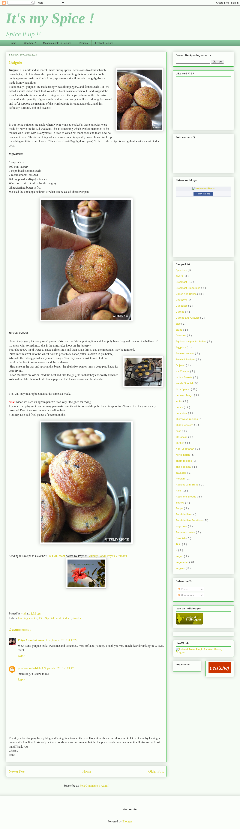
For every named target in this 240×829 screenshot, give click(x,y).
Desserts (181, 335)
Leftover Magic (185, 395)
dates (179, 329)
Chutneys (182, 299)
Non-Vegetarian (185, 448)
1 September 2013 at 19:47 (58, 668)
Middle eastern (185, 424)
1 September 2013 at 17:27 (61, 640)
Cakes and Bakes (186, 293)
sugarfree (182, 526)
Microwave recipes (187, 418)
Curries (180, 311)
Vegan (180, 556)
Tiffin (179, 544)
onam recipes (184, 460)
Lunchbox (182, 413)
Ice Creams (183, 371)
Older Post (156, 771)
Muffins (180, 442)
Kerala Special (185, 383)
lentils (179, 401)
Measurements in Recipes (57, 43)
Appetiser (182, 270)
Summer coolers (186, 532)
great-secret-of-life (29, 668)
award (180, 275)
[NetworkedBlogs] (203, 188)
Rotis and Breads (186, 496)
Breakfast (182, 281)
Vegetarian (182, 562)
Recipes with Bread (187, 484)
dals (178, 323)
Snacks (77, 618)
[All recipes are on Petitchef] (219, 672)
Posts (184, 589)
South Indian (183, 514)
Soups (180, 508)
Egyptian (181, 347)
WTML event (57, 556)
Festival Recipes (104, 43)
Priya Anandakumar (31, 640)
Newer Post (17, 771)
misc (179, 430)
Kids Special (47, 618)
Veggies (181, 567)
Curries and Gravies (188, 317)
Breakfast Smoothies (188, 287)
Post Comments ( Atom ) (94, 785)
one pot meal (184, 466)
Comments (187, 594)
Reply (21, 655)
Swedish (181, 538)
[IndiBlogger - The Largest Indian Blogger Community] (189, 623)
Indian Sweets (184, 377)
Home (13, 43)
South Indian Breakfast (189, 520)
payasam (181, 472)
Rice (179, 490)
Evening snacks (27, 618)
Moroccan (182, 436)
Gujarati (181, 365)
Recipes (83, 43)
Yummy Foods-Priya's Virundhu (107, 556)
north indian (63, 618)
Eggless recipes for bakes (191, 341)
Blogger (127, 821)
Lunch (180, 407)
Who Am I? (30, 43)
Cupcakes (182, 305)
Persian (180, 478)
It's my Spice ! (50, 18)
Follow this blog (203, 194)
